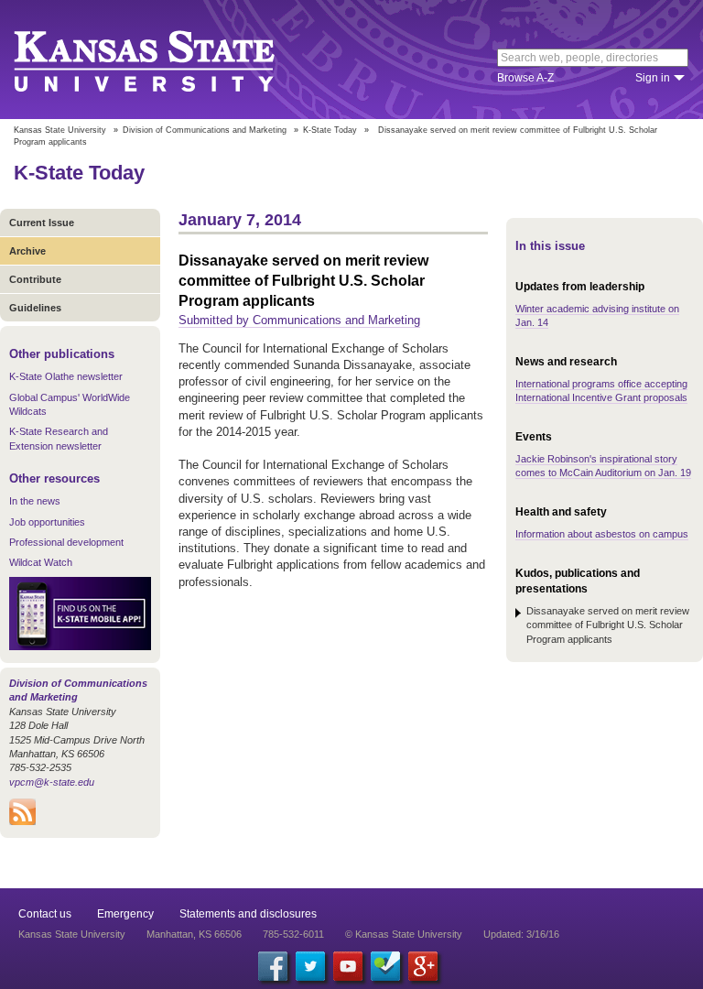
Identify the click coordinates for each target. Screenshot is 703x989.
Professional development (66, 542)
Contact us (44, 913)
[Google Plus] (423, 966)
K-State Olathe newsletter (66, 376)
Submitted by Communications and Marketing (299, 320)
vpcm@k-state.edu (51, 782)
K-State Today (330, 130)
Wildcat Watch (40, 562)
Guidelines (35, 307)
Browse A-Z (525, 77)
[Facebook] (272, 966)
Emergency (125, 913)
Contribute (35, 279)
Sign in (652, 77)
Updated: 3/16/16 (521, 934)
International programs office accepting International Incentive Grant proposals (601, 390)
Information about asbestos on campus (601, 533)
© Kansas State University (403, 934)
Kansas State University (167, 59)
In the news (34, 500)
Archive (27, 250)
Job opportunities (47, 521)
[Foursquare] (385, 966)
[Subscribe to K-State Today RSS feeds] (22, 821)
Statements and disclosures (248, 913)
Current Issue (41, 222)
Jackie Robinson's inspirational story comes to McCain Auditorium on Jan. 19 (603, 465)
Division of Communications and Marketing (205, 130)
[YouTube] (347, 966)
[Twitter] (310, 966)
